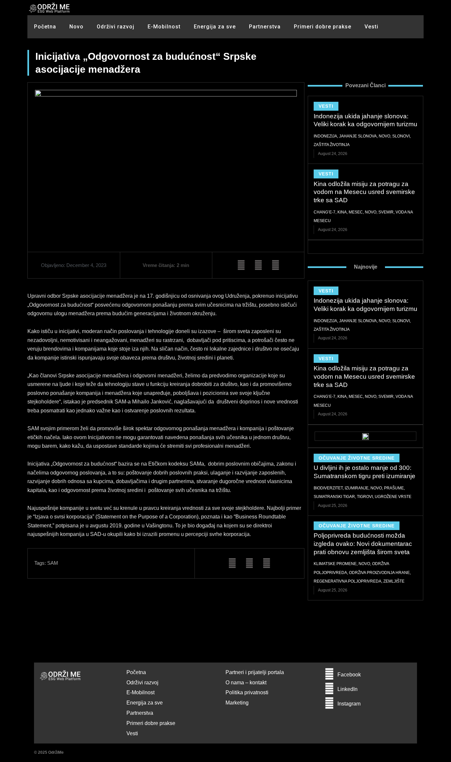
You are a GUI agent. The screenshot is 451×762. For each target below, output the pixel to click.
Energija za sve (215, 26)
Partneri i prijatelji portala (255, 672)
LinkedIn (347, 689)
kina (342, 212)
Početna (45, 26)
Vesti (371, 26)
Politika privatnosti (247, 692)
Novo (76, 26)
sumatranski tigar (334, 496)
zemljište (393, 581)
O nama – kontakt (246, 682)
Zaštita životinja (332, 144)
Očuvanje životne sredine (357, 458)
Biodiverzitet (328, 488)
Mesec (356, 212)
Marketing (237, 702)
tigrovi (365, 496)
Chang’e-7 (324, 212)
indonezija (325, 136)
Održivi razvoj (115, 26)
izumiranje (356, 488)
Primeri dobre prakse (322, 26)
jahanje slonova (358, 136)
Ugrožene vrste (393, 496)
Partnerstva (265, 26)
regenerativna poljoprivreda (347, 581)
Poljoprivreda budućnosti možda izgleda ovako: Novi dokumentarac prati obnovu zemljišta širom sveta (363, 543)
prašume (394, 488)
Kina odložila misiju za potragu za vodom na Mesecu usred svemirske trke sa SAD (364, 192)
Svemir (386, 212)
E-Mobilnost (164, 26)
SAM (52, 563)
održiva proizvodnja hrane (379, 572)
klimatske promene (335, 563)
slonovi (401, 136)
